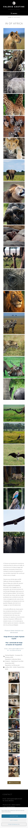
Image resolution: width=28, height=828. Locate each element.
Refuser (14, 820)
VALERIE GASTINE (14, 7)
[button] (14, 782)
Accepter (14, 816)
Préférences (14, 824)
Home (9, 17)
